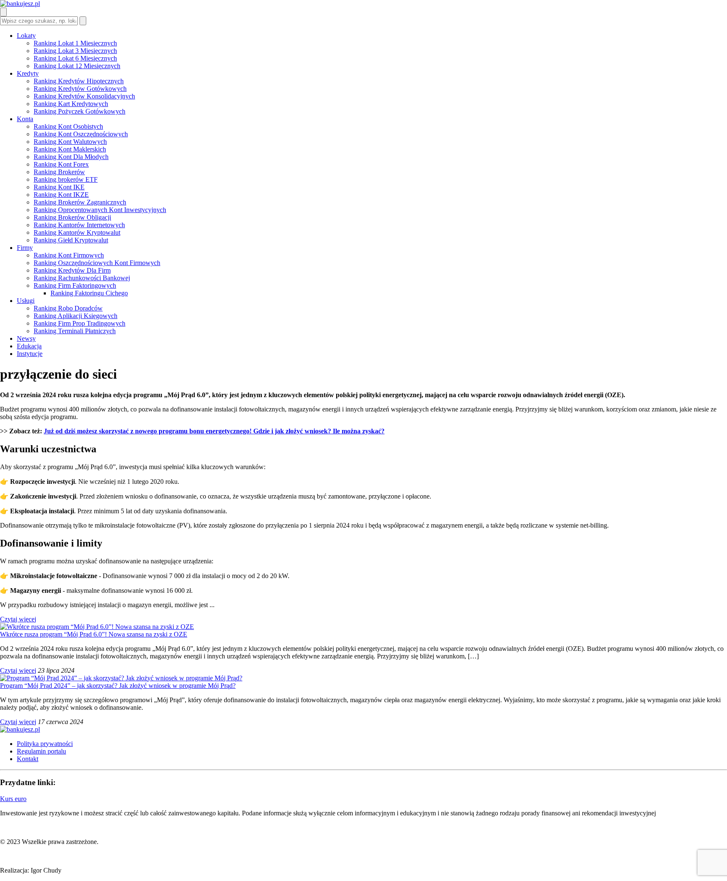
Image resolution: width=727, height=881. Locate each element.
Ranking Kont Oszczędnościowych (81, 134)
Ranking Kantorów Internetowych (79, 224)
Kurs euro (13, 798)
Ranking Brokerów (59, 171)
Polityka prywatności (45, 743)
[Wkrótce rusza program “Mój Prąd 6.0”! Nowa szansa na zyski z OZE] (97, 626)
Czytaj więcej (18, 619)
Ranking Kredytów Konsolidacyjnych (84, 96)
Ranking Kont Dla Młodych (71, 156)
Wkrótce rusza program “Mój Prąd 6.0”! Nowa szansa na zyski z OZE (93, 634)
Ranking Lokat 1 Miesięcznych (75, 43)
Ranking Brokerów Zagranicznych (80, 202)
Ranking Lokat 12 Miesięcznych (77, 65)
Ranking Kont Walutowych (70, 141)
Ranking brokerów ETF (66, 179)
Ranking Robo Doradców (68, 308)
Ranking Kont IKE (59, 187)
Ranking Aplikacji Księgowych (75, 315)
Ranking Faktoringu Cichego (89, 293)
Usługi (25, 300)
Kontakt (27, 758)
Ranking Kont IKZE (61, 194)
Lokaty (26, 35)
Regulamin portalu (41, 751)
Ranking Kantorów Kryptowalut (77, 232)
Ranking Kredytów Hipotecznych (79, 81)
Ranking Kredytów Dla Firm (72, 270)
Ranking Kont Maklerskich (70, 149)
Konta (25, 118)
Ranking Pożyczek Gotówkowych (79, 111)
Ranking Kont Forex (61, 164)
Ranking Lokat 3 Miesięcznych (75, 50)
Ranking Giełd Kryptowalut (71, 240)
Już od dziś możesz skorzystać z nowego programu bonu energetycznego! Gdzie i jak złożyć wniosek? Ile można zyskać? (214, 431)
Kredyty (28, 73)
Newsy (26, 338)
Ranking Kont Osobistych (68, 126)
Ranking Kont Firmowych (69, 255)
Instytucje (29, 353)
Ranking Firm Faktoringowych (75, 285)
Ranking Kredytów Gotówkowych (80, 88)
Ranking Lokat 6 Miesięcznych (75, 58)
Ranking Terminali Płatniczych (75, 330)
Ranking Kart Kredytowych (71, 103)
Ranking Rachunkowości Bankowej (82, 277)
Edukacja (29, 346)
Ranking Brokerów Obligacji (72, 217)
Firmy (25, 247)
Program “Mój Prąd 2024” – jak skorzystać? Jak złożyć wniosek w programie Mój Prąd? (118, 685)
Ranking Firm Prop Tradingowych (79, 323)
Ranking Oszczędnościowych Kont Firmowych (97, 262)
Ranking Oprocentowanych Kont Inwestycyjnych (100, 209)
